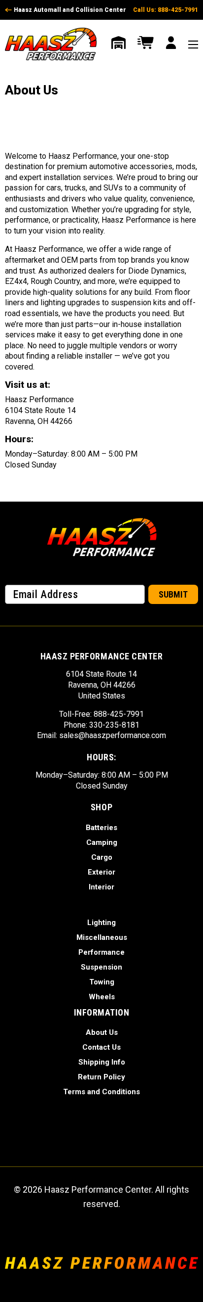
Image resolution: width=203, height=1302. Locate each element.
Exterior (101, 872)
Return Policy (101, 1076)
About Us (102, 1032)
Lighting (101, 922)
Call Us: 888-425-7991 (165, 9)
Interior (101, 887)
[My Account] (171, 44)
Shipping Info (101, 1062)
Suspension (101, 967)
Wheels (102, 996)
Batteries (101, 827)
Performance (101, 952)
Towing (101, 981)
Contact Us (101, 1047)
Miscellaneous (101, 937)
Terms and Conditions (101, 1091)
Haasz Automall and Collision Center (70, 9)
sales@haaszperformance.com (112, 735)
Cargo (101, 857)
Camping (101, 842)
